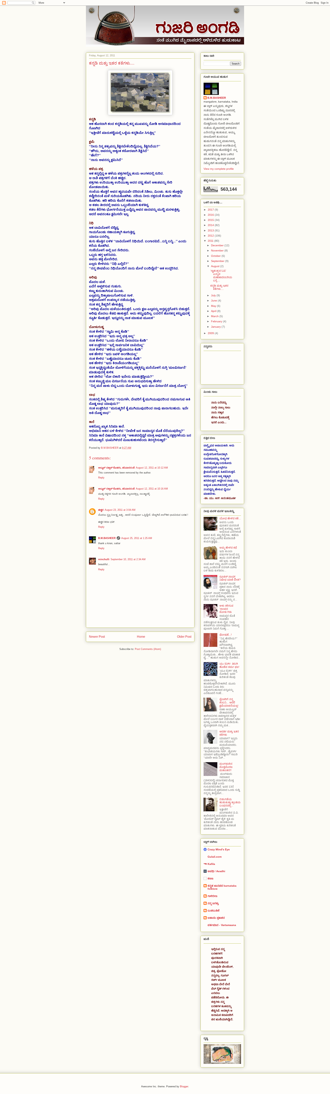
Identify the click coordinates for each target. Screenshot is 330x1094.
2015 (211, 219)
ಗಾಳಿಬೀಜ (212, 896)
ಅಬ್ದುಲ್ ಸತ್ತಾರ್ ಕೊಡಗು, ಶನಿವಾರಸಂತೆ (116, 467)
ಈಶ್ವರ (101, 509)
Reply (101, 477)
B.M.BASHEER (107, 538)
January (216, 326)
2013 (211, 230)
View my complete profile (219, 168)
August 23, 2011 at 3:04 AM (120, 509)
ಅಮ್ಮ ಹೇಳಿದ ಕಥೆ (228, 547)
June (214, 300)
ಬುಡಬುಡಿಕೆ (213, 910)
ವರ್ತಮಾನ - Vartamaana (222, 925)
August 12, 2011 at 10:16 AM (152, 488)
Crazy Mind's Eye (219, 849)
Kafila (211, 863)
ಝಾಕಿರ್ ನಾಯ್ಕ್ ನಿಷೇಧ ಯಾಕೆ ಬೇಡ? (230, 578)
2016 (211, 214)
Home (141, 636)
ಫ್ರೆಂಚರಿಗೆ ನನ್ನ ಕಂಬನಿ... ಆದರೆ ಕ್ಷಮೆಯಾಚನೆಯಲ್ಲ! (228, 702)
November (217, 250)
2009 (211, 333)
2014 (211, 225)
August (215, 266)
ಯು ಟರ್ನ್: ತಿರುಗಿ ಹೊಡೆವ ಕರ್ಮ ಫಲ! (229, 665)
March (215, 316)
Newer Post (97, 636)
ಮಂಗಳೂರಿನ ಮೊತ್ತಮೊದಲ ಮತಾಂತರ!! (226, 767)
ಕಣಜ (210, 878)
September (218, 261)
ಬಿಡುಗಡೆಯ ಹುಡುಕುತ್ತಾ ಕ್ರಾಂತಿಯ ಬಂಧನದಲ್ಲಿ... (230, 802)
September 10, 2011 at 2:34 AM (128, 559)
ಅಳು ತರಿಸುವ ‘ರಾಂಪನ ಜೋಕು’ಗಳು (226, 609)
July (214, 295)
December (217, 245)
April (214, 311)
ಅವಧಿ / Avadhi (216, 871)
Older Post (184, 636)
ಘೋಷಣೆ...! (225, 634)
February (217, 321)
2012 (211, 235)
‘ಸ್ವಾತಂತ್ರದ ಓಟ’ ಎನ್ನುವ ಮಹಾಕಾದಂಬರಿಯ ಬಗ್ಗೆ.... (221, 275)
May (214, 305)
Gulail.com (215, 856)
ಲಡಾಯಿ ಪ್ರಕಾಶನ (216, 917)
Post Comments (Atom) (148, 649)
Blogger (184, 1086)
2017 (211, 209)
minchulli (103, 559)
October (216, 255)
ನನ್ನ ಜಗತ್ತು (213, 903)
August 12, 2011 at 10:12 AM (152, 467)
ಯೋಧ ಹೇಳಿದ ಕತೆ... (230, 518)
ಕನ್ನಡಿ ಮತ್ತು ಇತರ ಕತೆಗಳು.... (219, 287)
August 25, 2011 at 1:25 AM (136, 538)
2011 (211, 240)
